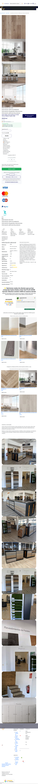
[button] (9, 781)
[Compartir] (2, 782)
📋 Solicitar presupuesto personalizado (29, 116)
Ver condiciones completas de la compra (11, 182)
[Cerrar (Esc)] (3, 782)
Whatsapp (34, 0)
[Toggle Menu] (37, 7)
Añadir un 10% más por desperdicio (6, 146)
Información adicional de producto (11, 113)
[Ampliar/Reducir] (0, 782)
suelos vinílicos (8, 764)
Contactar (3, 727)
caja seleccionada (12, 157)
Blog (16, 748)
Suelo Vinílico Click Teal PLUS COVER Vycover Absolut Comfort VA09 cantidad (10, 165)
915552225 (28, 743)
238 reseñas (10, 302)
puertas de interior (5, 765)
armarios (3, 766)
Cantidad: (7, 174)
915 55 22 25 (24, 0)
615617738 (28, 745)
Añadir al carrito (11, 169)
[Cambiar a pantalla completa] (1, 782)
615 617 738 (29, 0)
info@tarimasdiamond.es (30, 740)
